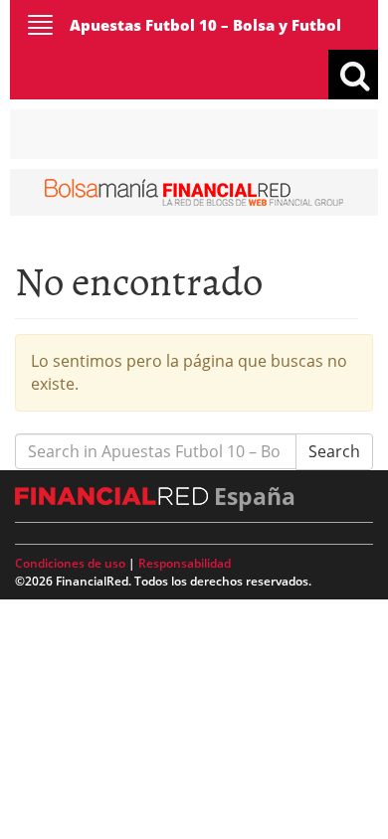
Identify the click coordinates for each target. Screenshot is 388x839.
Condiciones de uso (70, 563)
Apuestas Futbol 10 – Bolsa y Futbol (205, 25)
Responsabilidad (184, 563)
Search (334, 451)
